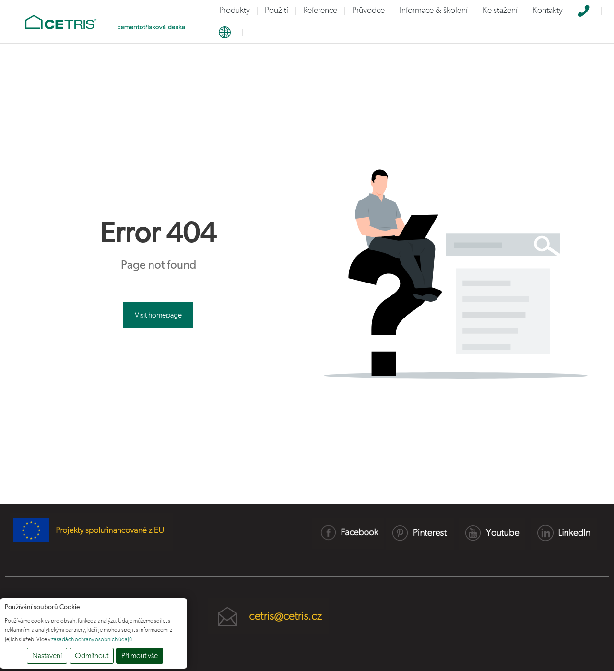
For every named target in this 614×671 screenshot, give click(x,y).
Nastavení (47, 655)
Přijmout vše (139, 655)
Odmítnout (91, 655)
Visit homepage (158, 315)
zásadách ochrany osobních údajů (91, 639)
